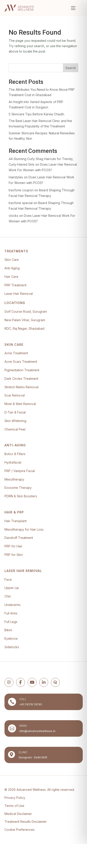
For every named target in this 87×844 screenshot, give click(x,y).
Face (8, 579)
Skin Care (11, 260)
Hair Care (11, 277)
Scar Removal (14, 395)
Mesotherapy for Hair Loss (24, 529)
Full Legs (10, 622)
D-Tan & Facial (15, 412)
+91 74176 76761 (30, 704)
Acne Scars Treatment (20, 361)
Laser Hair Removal (18, 293)
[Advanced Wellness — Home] (19, 8)
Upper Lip (11, 588)
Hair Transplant (15, 521)
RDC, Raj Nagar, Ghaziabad (24, 328)
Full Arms (10, 613)
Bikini (8, 630)
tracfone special (21, 203)
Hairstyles (16, 177)
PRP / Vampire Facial (19, 471)
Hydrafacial (12, 462)
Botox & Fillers (14, 454)
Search (70, 68)
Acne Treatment (16, 353)
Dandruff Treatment (18, 538)
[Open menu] (73, 8)
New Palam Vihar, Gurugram (24, 320)
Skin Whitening (15, 421)
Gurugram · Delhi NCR (33, 757)
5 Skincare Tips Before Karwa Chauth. (37, 114)
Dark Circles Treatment (21, 378)
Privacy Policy (14, 798)
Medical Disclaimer (18, 814)
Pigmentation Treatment (21, 370)
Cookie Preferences (19, 829)
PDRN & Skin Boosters (20, 496)
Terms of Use (14, 806)
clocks (13, 215)
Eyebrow (11, 638)
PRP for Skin (13, 555)
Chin (7, 596)
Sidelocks (11, 647)
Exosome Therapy (18, 488)
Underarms (12, 605)
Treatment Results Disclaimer (25, 821)
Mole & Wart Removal (20, 404)
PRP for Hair (13, 546)
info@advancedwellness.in (37, 731)
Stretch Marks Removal (21, 387)
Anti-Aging (12, 268)
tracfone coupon (21, 190)
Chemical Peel (14, 429)
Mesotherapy (14, 479)
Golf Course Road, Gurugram (25, 311)
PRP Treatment (15, 285)
